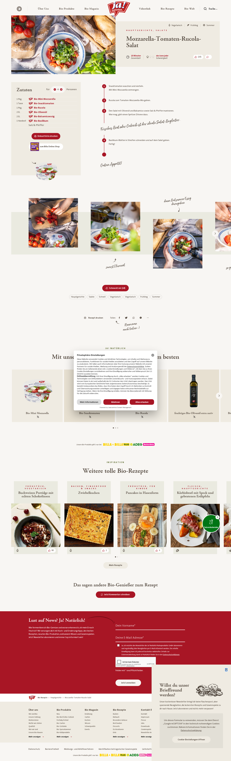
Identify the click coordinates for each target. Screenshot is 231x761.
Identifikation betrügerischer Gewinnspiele (118, 749)
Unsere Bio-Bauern (36, 732)
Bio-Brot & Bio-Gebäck (65, 717)
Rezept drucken (95, 318)
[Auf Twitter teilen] (127, 318)
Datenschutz (34, 749)
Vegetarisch (115, 297)
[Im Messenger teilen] (141, 318)
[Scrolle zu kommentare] (208, 57)
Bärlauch (116, 717)
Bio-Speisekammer (64, 729)
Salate (91, 297)
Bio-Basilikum (41, 120)
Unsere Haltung (35, 717)
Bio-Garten (61, 723)
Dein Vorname (125, 625)
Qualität (32, 726)
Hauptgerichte (77, 297)
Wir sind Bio (33, 714)
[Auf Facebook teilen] (120, 318)
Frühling (144, 297)
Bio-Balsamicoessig (44, 116)
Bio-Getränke (62, 726)
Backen (115, 714)
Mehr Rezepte (115, 565)
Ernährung (88, 714)
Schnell (102, 297)
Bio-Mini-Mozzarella (44, 99)
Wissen (87, 723)
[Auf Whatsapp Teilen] (134, 318)
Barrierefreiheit (52, 749)
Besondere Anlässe (120, 720)
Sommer (156, 297)
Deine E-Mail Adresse (130, 637)
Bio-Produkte (64, 709)
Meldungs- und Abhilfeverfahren (78, 749)
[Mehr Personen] (61, 89)
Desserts (116, 726)
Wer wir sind (33, 729)
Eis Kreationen (118, 729)
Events (87, 729)
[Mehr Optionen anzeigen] (148, 318)
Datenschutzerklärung (191, 730)
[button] (43, 9)
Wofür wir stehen (35, 723)
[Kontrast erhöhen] (19, 8)
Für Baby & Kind (62, 720)
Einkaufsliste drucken (48, 136)
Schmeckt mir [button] (119, 288)
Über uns (33, 709)
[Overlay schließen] (226, 670)
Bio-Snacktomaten (44, 103)
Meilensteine (33, 720)
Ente (114, 732)
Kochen (87, 720)
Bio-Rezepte (119, 709)
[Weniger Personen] (55, 89)
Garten (87, 717)
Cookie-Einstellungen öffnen (191, 739)
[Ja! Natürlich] (119, 10)
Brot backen (117, 723)
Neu (58, 714)
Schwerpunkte (90, 726)
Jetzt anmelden (128, 683)
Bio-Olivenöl (40, 112)
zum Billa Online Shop (50, 146)
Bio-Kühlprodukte (63, 732)
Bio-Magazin (91, 709)
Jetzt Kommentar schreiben (117, 594)
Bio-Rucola (39, 107)
